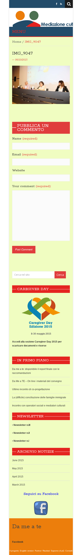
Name (25, 139)
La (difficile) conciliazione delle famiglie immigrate (39, 397)
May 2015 (17, 468)
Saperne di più (57, 551)
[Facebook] (56, 4)
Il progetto (14, 551)
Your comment (31, 186)
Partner (38, 551)
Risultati (46, 551)
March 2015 (18, 484)
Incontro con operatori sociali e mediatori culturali (38, 405)
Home (16, 42)
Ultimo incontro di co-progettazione (31, 389)
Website (18, 170)
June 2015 (18, 460)
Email (24, 155)
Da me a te (26, 526)
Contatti (68, 551)
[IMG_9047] (41, 84)
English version (27, 551)
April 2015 (17, 476)
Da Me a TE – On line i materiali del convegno (37, 381)
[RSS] (61, 4)
